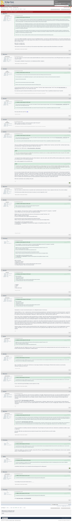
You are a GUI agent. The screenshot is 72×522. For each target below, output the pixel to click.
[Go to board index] (7, 2)
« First (7, 9)
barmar (4, 336)
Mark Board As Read (18, 520)
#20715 (70, 391)
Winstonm (5, 13)
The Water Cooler (15, 7)
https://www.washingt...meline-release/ (34, 148)
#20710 (70, 270)
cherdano (5, 68)
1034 (11, 9)
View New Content (66, 7)
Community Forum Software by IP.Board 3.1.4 (64, 520)
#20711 (70, 295)
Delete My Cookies (11, 520)
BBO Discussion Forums (4, 7)
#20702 (70, 54)
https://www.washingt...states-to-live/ (28, 400)
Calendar (10, 5)
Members (6, 5)
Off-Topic (10, 7)
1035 (14, 9)
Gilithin (4, 456)
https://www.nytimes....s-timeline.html (61, 104)
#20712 (70, 336)
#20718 (70, 456)
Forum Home (7, 520)
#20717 (70, 440)
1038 (20, 9)
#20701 (70, 13)
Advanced (71, 5)
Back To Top (3, 520)
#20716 (70, 411)
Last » (24, 9)
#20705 (70, 119)
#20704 (70, 98)
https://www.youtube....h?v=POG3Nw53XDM (23, 498)
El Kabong (5, 238)
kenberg (4, 131)
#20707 (70, 186)
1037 (18, 9)
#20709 (70, 238)
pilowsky (5, 98)
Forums (2, 5)
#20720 (70, 489)
